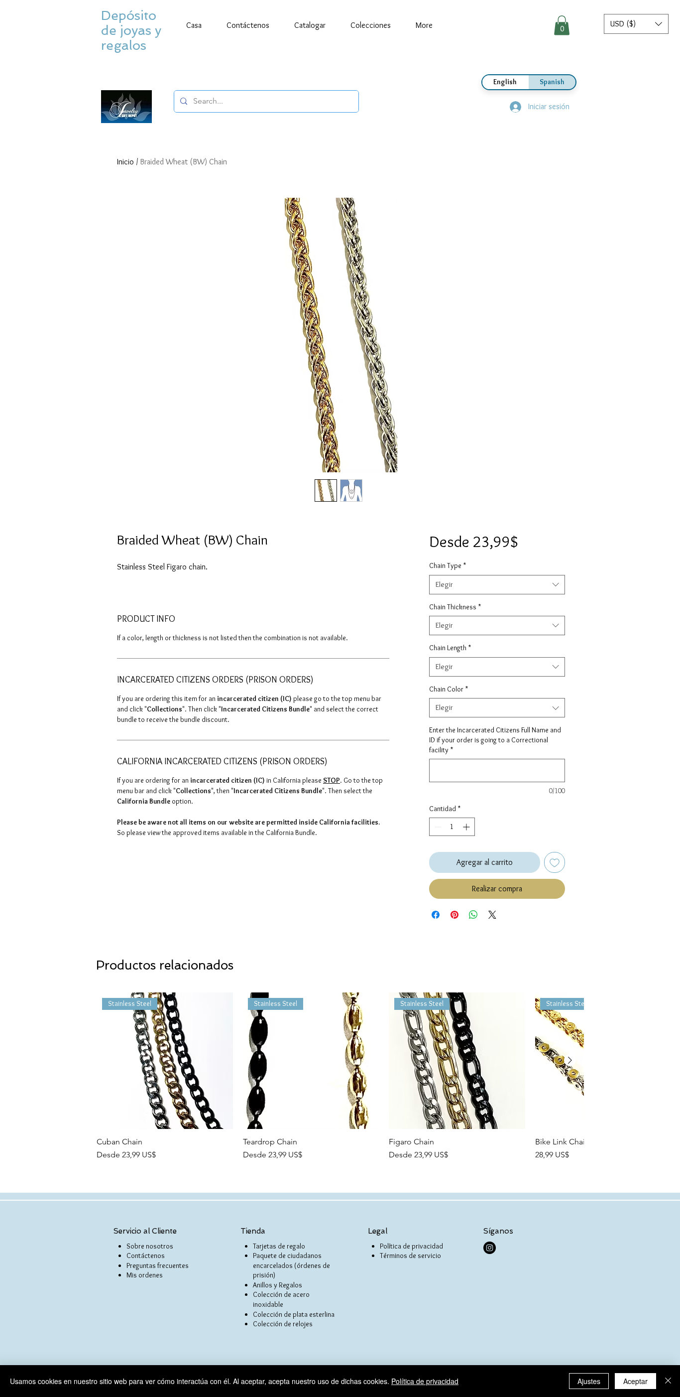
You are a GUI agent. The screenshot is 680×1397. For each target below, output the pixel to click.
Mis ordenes (144, 1274)
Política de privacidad (411, 1246)
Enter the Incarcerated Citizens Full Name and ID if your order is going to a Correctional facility (495, 739)
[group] (340, 1076)
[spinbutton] (452, 827)
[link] (562, 25)
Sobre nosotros (149, 1246)
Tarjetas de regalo (279, 1246)
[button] (636, 24)
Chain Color (448, 689)
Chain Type (447, 565)
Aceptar (635, 1381)
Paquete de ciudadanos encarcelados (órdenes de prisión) (291, 1265)
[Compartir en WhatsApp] (473, 915)
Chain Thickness (455, 606)
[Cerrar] (668, 1381)
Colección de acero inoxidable (281, 1299)
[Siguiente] (570, 1060)
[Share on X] (492, 915)
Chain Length (450, 647)
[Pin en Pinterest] (454, 915)
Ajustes (588, 1381)
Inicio (125, 161)
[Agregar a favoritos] (554, 862)
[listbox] (636, 24)
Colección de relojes (283, 1323)
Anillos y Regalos (277, 1284)
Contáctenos (145, 1255)
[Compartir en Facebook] (436, 915)
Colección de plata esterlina (294, 1314)
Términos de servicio (410, 1255)
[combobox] (497, 584)
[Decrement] (437, 827)
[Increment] (467, 827)
